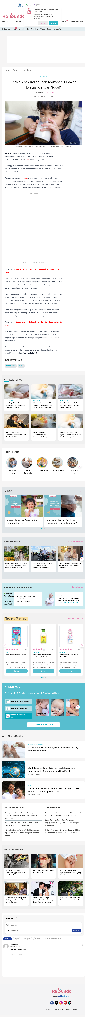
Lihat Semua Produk (75, 618)
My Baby (62, 652)
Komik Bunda (23, 29)
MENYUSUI (20, 22)
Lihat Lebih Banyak (75, 542)
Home (7, 70)
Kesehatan (28, 70)
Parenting (16, 70)
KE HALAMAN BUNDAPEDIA (42, 725)
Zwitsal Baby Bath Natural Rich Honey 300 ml (42, 656)
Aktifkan (53, 23)
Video (42, 29)
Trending (34, 29)
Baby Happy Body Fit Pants (16, 655)
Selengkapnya (77, 587)
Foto (49, 29)
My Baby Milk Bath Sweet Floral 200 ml (68, 656)
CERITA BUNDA (77, 22)
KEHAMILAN (7, 22)
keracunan (10, 366)
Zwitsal (36, 652)
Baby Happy (10, 652)
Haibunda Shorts (9, 29)
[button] (80, 466)
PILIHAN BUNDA (60, 22)
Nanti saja (43, 23)
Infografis (57, 29)
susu (21, 366)
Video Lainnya (76, 491)
